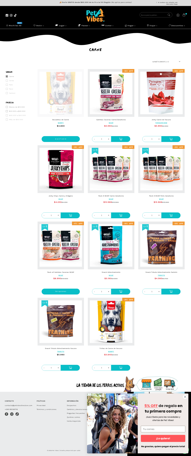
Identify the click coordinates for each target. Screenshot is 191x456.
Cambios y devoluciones (77, 409)
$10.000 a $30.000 (17, 111)
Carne (11, 76)
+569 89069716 (11, 409)
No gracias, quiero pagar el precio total (163, 446)
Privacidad (41, 405)
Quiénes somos (73, 417)
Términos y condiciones (47, 409)
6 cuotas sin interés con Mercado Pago (168, 3)
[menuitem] (14, 25)
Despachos (71, 405)
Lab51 (78, 450)
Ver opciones (60, 291)
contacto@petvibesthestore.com (18, 405)
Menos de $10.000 (17, 107)
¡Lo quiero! (163, 438)
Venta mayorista (74, 421)
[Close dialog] (185, 397)
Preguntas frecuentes (76, 413)
